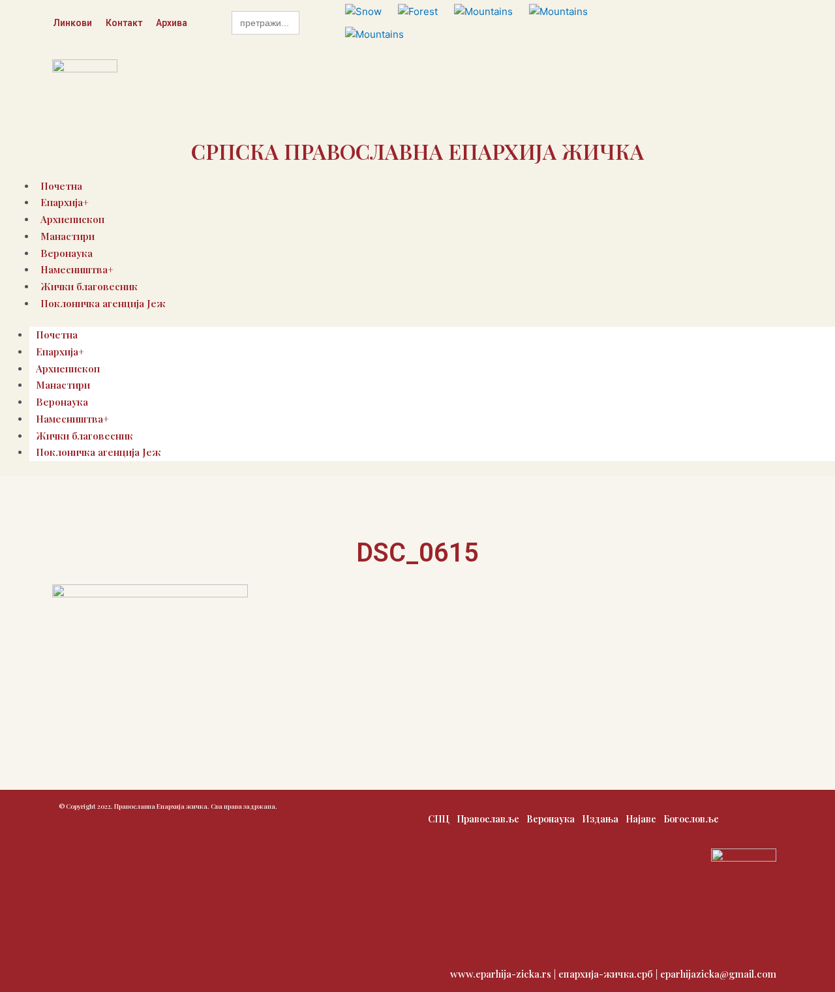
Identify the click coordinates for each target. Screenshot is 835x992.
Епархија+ (60, 351)
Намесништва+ (72, 418)
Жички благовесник (84, 435)
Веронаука (62, 401)
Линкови (72, 23)
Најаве (641, 819)
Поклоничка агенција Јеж (103, 303)
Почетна (57, 334)
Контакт (124, 23)
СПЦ (438, 819)
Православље (488, 819)
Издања (600, 819)
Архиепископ (68, 368)
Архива (171, 23)
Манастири (67, 236)
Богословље (691, 819)
